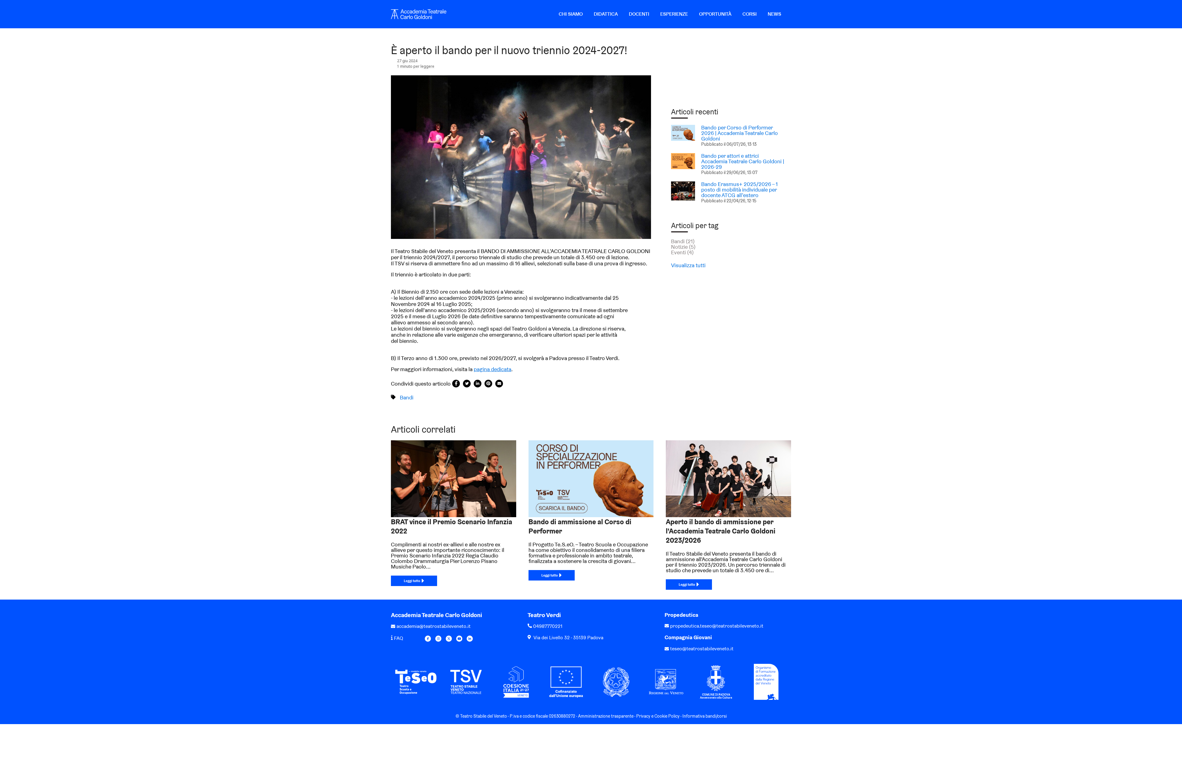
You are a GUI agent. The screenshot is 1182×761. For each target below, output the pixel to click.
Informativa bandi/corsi (704, 716)
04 (536, 626)
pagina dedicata (492, 369)
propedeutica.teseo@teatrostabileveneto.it (716, 626)
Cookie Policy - (668, 716)
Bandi (406, 397)
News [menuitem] (774, 14)
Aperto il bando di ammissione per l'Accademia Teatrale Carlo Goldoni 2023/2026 (720, 531)
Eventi (682, 252)
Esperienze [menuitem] (674, 14)
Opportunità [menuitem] (715, 14)
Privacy (643, 716)
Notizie (683, 246)
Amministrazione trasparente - (607, 716)
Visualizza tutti (688, 265)
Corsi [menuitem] (749, 14)
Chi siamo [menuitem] (571, 14)
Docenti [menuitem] (639, 14)
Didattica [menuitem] (606, 14)
